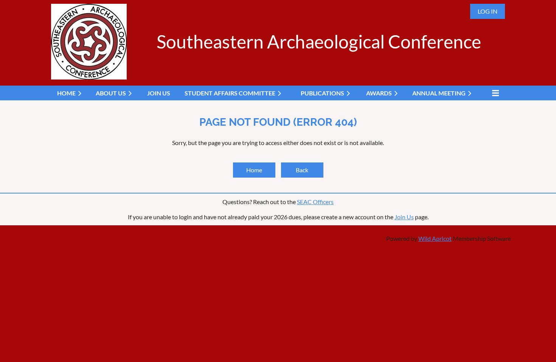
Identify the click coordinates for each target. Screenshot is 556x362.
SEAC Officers (315, 201)
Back (302, 169)
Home (254, 169)
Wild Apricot (435, 238)
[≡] (493, 93)
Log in (487, 11)
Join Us (404, 216)
